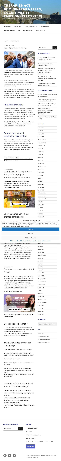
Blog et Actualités (27, 30)
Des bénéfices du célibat (15, 48)
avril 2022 (40, 246)
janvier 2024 (41, 190)
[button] (58, 220)
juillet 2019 (41, 305)
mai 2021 (40, 264)
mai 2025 (40, 157)
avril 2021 (40, 267)
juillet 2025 (41, 151)
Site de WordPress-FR (43, 342)
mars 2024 (41, 184)
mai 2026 (40, 131)
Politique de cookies (14, 240)
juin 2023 (40, 207)
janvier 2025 (41, 163)
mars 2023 (41, 216)
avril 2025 (40, 160)
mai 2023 (40, 210)
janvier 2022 (41, 252)
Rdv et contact (39, 30)
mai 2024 (40, 178)
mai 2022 (40, 243)
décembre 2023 (42, 193)
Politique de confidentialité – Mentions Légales (30, 240)
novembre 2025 (42, 142)
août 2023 (40, 202)
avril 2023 (40, 213)
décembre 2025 (42, 139)
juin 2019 (40, 308)
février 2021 (41, 273)
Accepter (30, 229)
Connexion (40, 333)
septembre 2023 (42, 199)
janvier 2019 (41, 314)
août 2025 (40, 148)
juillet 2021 (40, 258)
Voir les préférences (30, 238)
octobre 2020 (41, 284)
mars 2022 (41, 249)
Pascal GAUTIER (42, 99)
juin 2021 (40, 261)
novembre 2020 (42, 281)
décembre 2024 (42, 166)
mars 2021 (40, 270)
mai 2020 (40, 293)
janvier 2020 (41, 296)
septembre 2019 (42, 302)
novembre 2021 (42, 255)
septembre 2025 (42, 145)
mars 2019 (41, 311)
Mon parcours (7, 26)
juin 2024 (40, 175)
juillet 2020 (41, 287)
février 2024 (41, 187)
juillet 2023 (41, 205)
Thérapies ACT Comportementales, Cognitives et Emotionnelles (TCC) (23, 11)
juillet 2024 (41, 172)
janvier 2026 (41, 136)
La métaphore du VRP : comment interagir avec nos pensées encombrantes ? (46, 59)
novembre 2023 (42, 196)
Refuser (30, 233)
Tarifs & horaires (44, 26)
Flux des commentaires (44, 339)
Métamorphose (25, 314)
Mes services (17, 26)
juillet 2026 (41, 128)
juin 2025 (40, 154)
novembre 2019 (42, 299)
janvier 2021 (41, 275)
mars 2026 (41, 134)
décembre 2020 (42, 278)
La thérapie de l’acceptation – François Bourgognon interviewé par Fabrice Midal (18, 174)
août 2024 (40, 169)
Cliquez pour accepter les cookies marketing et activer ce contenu (19, 198)
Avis (19, 30)
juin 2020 (40, 290)
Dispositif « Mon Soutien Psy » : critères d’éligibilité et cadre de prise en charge (47, 78)
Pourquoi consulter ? (30, 26)
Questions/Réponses (9, 30)
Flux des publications (43, 336)
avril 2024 (40, 181)
